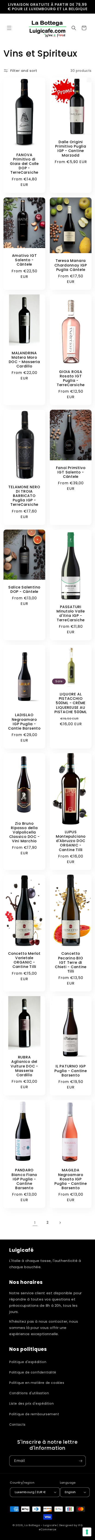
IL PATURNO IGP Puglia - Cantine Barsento (70, 1071)
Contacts (17, 1424)
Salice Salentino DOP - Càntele (24, 589)
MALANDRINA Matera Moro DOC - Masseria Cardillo (24, 359)
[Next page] (60, 1223)
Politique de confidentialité (32, 1372)
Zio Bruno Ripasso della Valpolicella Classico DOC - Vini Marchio (24, 832)
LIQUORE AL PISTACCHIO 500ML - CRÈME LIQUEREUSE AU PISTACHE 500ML (70, 703)
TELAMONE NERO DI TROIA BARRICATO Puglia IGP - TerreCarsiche (24, 496)
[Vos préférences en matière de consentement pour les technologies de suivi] (87, 1532)
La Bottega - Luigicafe (40, 1525)
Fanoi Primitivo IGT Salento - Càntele (71, 472)
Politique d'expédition (27, 1362)
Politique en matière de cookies (36, 1382)
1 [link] (35, 1222)
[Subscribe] (80, 1460)
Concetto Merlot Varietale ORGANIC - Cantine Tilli (24, 960)
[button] (9, 28)
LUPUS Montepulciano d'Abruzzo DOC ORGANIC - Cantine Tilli (71, 841)
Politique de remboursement (34, 1414)
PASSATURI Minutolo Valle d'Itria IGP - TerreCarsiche (70, 613)
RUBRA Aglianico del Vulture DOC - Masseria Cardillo (24, 1066)
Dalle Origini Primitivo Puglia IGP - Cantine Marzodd (70, 149)
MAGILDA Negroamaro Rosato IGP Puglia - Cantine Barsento (70, 1179)
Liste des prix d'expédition (31, 1403)
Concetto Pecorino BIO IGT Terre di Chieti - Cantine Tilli (70, 962)
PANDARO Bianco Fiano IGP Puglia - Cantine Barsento (24, 1179)
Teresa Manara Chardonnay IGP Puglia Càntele (70, 265)
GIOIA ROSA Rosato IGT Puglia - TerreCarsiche (71, 378)
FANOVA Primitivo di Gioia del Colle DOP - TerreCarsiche (24, 164)
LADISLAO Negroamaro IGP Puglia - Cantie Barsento (24, 722)
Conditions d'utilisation (29, 1393)
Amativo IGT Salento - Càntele (24, 260)
